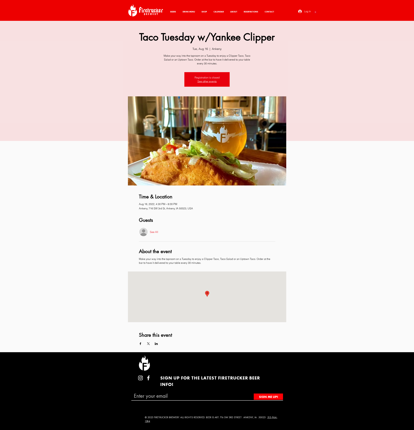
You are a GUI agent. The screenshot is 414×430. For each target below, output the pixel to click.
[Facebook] (148, 378)
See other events (207, 81)
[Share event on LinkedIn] (156, 343)
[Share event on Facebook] (140, 343)
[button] (315, 11)
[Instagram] (140, 378)
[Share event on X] (148, 343)
